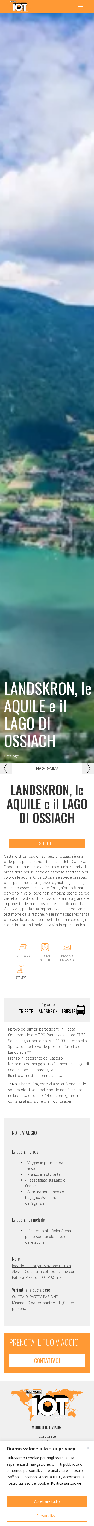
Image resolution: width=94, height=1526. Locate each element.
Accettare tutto (47, 1501)
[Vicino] (87, 1448)
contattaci (47, 1360)
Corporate (47, 1436)
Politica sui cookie (66, 1483)
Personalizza (47, 1515)
